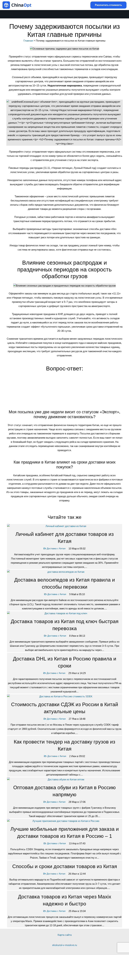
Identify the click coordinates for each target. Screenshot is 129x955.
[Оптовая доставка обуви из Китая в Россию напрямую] (64, 797)
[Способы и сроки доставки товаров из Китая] (64, 875)
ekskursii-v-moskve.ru (64, 945)
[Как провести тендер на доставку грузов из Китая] (64, 756)
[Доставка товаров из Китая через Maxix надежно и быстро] (64, 909)
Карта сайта (65, 934)
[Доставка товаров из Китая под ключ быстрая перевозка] (64, 631)
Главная (28, 40)
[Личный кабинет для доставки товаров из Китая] (64, 546)
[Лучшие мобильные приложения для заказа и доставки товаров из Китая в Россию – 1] (64, 839)
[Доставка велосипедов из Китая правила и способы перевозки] (64, 590)
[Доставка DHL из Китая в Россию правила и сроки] (64, 673)
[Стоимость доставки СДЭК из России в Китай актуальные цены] (64, 714)
